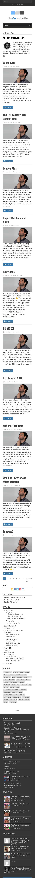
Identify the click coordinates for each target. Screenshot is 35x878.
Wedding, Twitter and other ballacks (14, 480)
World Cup (21, 694)
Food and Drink (9, 639)
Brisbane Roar (7, 677)
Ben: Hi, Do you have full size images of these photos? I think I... (21, 855)
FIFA (30, 677)
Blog (5, 610)
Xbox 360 (20, 699)
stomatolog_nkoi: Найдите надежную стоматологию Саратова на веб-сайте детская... (20, 841)
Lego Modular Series (15, 618)
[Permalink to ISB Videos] (17, 292)
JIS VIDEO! (8, 328)
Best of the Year (11, 634)
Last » (28, 581)
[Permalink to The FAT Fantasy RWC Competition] (17, 139)
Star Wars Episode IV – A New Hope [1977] (20, 737)
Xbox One (27, 699)
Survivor (12, 687)
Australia (9, 641)
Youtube (5, 702)
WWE (11, 699)
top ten (17, 687)
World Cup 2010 (7, 697)
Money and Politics (12, 762)
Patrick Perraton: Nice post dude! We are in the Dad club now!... (21, 869)
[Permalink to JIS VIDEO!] (17, 348)
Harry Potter (12, 679)
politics (13, 684)
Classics (9, 636)
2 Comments (17, 122)
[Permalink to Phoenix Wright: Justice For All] (7, 748)
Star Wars (6, 687)
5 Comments (16, 535)
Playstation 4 (7, 684)
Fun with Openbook (12, 723)
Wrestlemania (26, 697)
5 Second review (8, 672)
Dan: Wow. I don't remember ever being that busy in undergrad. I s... (20, 848)
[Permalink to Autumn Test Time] (17, 446)
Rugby (18, 684)
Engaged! (8, 531)
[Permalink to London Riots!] (17, 188)
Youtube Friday (12, 702)
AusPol (21, 672)
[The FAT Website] (17, 14)
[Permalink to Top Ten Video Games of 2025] (7, 801)
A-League (15, 672)
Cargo (6, 767)
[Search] (30, 1)
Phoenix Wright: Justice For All (20, 744)
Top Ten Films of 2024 (11, 602)
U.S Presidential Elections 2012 (11, 689)
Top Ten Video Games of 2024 (20, 819)
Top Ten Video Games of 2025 (14, 598)
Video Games (9, 657)
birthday (27, 672)
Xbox (15, 699)
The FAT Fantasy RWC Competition (14, 117)
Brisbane (24, 674)
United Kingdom (11, 643)
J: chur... (13, 861)
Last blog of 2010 (13, 378)
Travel (8, 621)
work (16, 694)
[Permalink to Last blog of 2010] (17, 398)
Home (7, 33)
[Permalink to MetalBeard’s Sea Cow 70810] (7, 781)
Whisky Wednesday (8, 694)
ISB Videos (9, 272)
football (5, 679)
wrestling (6, 699)
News (6, 650)
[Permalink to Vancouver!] (17, 83)
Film (5, 632)
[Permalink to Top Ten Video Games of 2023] (7, 829)
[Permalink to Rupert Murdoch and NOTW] (17, 242)
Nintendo (6, 682)
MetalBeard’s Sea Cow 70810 (20, 777)
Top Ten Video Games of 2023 (20, 826)
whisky (20, 692)
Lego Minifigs (13, 616)
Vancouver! (9, 63)
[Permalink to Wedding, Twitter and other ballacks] (17, 502)
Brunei (13, 677)
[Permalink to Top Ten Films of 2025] (7, 808)
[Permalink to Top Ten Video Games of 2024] (7, 822)
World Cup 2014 (17, 697)
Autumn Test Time (13, 426)
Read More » (8, 107)
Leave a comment (18, 171)
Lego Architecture (14, 614)
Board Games (9, 626)
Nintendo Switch (13, 682)
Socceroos (24, 684)
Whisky (6, 663)
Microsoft (28, 679)
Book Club (7, 628)
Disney (25, 677)
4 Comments (17, 332)
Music (6, 648)
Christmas (19, 677)
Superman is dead (11, 772)
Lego (8, 612)
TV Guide (7, 654)
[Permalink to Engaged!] (17, 551)
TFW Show (8, 652)
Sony (30, 684)
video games (23, 689)
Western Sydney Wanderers (10, 692)
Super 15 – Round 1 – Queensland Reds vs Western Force (16, 729)
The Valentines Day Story (14, 751)
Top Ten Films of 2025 (11, 600)
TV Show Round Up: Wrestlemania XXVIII (12, 784)
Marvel (22, 679)
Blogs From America (8, 674)
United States (11, 645)
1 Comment (17, 66)
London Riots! (10, 168)
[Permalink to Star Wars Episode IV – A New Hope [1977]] (7, 741)
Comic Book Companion (12, 630)
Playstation (21, 682)
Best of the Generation (14, 658)
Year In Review (11, 623)
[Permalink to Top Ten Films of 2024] (7, 815)
